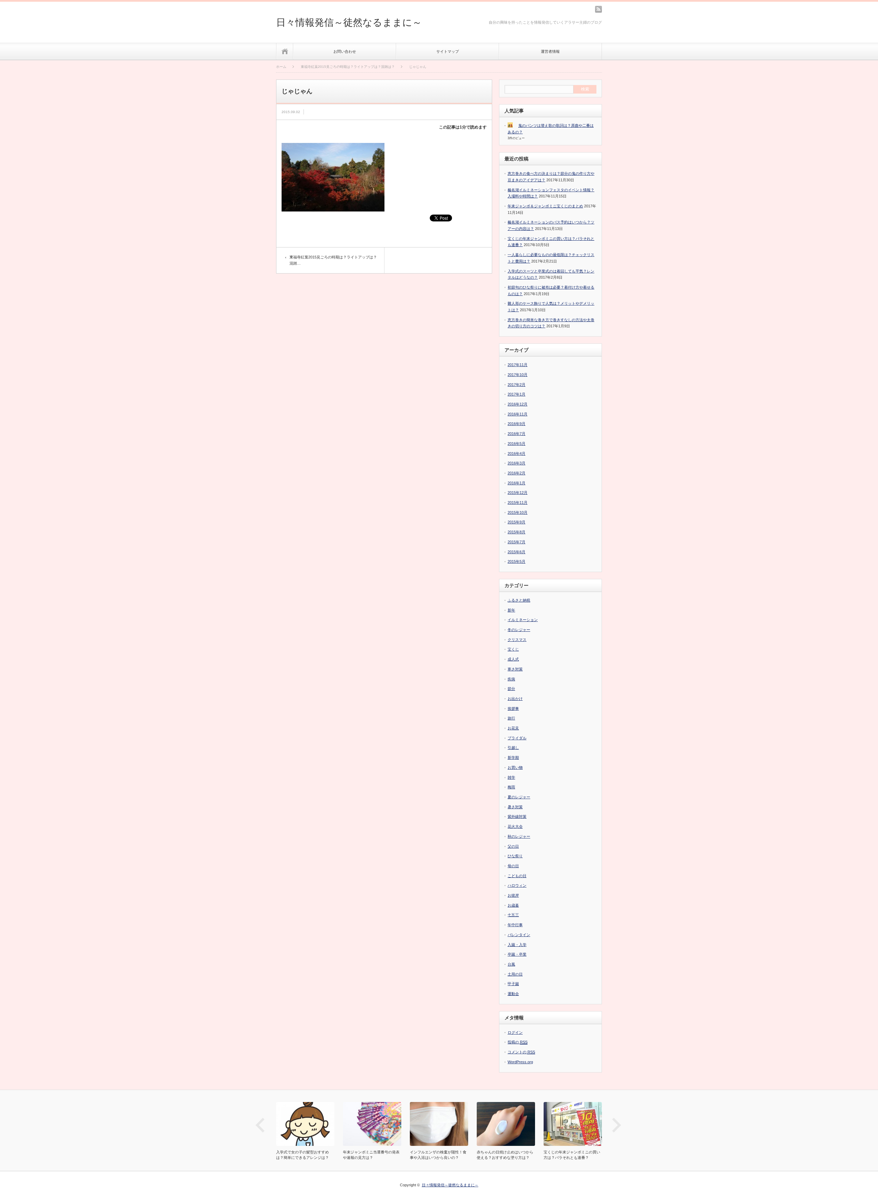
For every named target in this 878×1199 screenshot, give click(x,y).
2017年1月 (516, 394)
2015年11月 (517, 502)
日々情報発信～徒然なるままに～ (349, 22)
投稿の (517, 1042)
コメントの (521, 1052)
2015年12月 (517, 492)
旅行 (511, 718)
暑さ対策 (515, 807)
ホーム (284, 51)
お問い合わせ (344, 51)
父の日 (513, 846)
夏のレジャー (519, 797)
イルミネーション (523, 620)
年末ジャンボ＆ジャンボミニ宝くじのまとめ (545, 206)
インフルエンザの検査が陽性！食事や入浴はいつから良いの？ (373, 1155)
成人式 (513, 659)
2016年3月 (516, 463)
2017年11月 (517, 365)
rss (598, 9)
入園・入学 (517, 945)
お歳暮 (513, 905)
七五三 (513, 915)
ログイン (515, 1032)
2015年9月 (516, 522)
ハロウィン (517, 885)
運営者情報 (550, 51)
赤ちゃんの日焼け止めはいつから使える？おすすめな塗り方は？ (440, 1155)
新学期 (513, 757)
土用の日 (515, 974)
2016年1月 (516, 483)
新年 (511, 610)
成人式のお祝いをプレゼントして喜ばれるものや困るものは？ (573, 1155)
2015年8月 (516, 532)
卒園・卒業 (517, 954)
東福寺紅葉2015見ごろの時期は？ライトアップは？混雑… (333, 260)
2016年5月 (516, 443)
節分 (511, 689)
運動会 (513, 994)
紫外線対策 (517, 816)
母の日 (513, 866)
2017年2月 (516, 385)
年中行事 (515, 925)
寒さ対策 (515, 669)
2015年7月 (516, 542)
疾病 (511, 679)
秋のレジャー (519, 836)
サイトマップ (447, 51)
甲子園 (513, 984)
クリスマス (517, 640)
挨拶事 (513, 708)
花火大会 (515, 826)
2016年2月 (516, 473)
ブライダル (517, 738)
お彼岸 (513, 895)
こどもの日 (517, 876)
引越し (513, 748)
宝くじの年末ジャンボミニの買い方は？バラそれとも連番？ (506, 1155)
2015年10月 (517, 512)
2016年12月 (517, 404)
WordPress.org (520, 1062)
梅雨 (511, 787)
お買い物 (515, 767)
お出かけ (515, 699)
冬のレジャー (519, 630)
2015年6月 (516, 552)
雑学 (511, 777)
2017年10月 (517, 375)
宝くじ (513, 649)
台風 (511, 964)
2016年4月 (516, 453)
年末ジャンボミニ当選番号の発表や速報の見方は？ (306, 1155)
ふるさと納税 (519, 600)
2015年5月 (516, 561)
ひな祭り (515, 856)
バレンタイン (519, 935)
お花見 (513, 728)
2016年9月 (516, 424)
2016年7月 (516, 434)
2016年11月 (517, 414)
